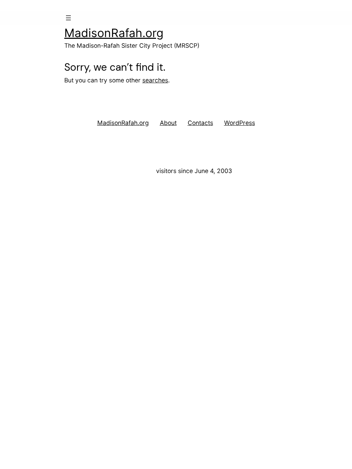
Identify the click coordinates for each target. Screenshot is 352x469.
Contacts (200, 122)
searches (155, 80)
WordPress (239, 122)
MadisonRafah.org (114, 33)
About (168, 122)
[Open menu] (68, 18)
